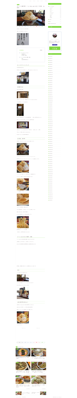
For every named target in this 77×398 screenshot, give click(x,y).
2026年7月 (50, 58)
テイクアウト (55, 12)
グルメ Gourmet (55, 6)
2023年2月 (50, 141)
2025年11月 (51, 74)
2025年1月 (50, 94)
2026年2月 (50, 68)
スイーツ (55, 10)
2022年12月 (51, 145)
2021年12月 (51, 169)
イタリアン (55, 7)
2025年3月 (50, 90)
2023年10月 (51, 125)
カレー (55, 9)
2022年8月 (50, 153)
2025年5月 (50, 86)
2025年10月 (51, 76)
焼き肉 (55, 17)
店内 (22, 58)
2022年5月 (50, 159)
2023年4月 (50, 137)
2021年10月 (51, 173)
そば (55, 11)
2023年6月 (50, 133)
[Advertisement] (23, 334)
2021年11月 (51, 171)
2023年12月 (51, 121)
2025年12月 (51, 72)
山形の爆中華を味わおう (25, 59)
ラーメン (18, 4)
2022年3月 (50, 163)
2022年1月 (50, 167)
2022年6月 (50, 157)
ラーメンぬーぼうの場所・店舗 (25, 57)
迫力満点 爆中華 (24, 55)
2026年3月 (50, 66)
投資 (55, 21)
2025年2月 (50, 92)
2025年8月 (50, 80)
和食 (55, 16)
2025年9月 (50, 78)
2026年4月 (50, 64)
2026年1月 (50, 70)
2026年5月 (50, 62)
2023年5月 (50, 135)
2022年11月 (51, 147)
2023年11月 (51, 123)
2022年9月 (50, 151)
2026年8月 (50, 56)
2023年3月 (50, 139)
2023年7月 (50, 131)
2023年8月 (50, 129)
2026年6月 (50, 60)
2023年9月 (50, 127)
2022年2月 (50, 165)
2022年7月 (50, 155)
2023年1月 (50, 143)
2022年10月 (51, 149)
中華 (55, 15)
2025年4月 (50, 88)
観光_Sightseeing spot (55, 23)
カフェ (55, 8)
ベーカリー (55, 13)
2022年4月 (50, 161)
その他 (55, 19)
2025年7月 (50, 82)
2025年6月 (50, 84)
